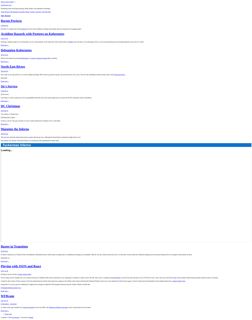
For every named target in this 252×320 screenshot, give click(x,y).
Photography (14, 12)
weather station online (24, 274)
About (3, 12)
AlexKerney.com (6, 5)
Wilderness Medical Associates (58, 307)
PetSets (71, 42)
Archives (38, 12)
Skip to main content (7, 2)
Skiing (27, 12)
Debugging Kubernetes (16, 50)
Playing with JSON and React (21, 266)
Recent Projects (11, 20)
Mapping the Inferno (15, 129)
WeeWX (117, 278)
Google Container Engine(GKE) (41, 58)
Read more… (5, 45)
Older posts (8, 314)
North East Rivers (13, 66)
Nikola (31, 317)
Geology (32, 12)
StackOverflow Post (179, 281)
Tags (42, 12)
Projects (7, 12)
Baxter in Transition (14, 246)
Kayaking (22, 12)
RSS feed (48, 12)
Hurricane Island (28, 307)
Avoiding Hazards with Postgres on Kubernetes (32, 34)
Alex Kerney (6, 16)
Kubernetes (24, 58)
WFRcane (7, 296)
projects (23, 29)
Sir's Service (9, 86)
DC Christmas (10, 106)
